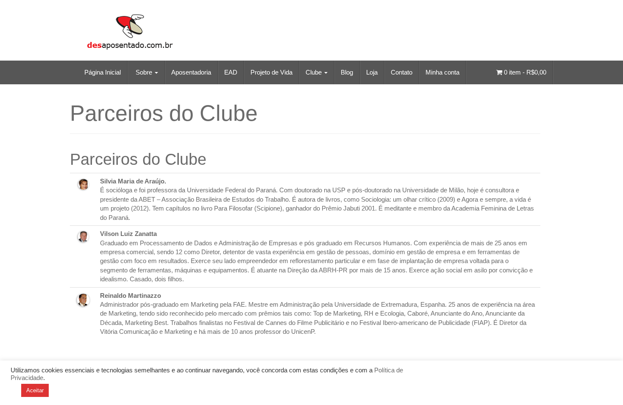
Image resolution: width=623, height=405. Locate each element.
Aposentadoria (191, 72)
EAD (230, 72)
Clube (314, 72)
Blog (347, 72)
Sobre (144, 72)
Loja (372, 72)
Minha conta (442, 72)
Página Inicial (102, 72)
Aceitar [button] (35, 390)
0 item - (524, 72)
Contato (401, 72)
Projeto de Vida (271, 72)
